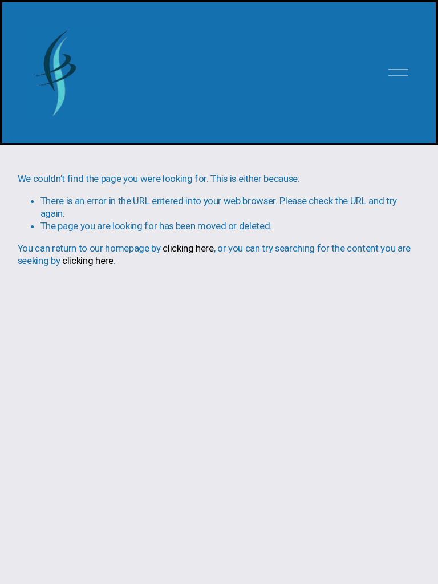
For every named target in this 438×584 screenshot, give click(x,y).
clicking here (188, 248)
